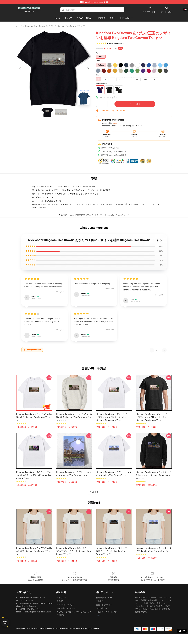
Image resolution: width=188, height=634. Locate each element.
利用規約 (60, 601)
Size (97, 75)
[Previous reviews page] (152, 350)
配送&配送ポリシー (104, 598)
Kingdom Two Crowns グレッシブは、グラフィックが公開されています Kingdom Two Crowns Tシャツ (113, 417)
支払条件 (99, 601)
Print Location (102, 83)
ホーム (19, 26)
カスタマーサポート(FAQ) (106, 612)
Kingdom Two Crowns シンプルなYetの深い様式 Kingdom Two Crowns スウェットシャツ (74, 417)
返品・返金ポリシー (104, 605)
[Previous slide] (20, 68)
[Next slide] (88, 68)
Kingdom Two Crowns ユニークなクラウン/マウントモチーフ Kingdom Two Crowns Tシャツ (73, 551)
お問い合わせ (101, 608)
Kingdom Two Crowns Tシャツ (71, 26)
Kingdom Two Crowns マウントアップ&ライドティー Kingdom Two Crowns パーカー (153, 475)
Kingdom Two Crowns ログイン (39, 26)
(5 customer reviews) (115, 43)
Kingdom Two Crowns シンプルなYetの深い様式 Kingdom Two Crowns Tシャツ (34, 417)
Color (98, 61)
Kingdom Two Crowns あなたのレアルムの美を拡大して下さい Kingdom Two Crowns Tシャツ (34, 475)
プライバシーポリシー (66, 605)
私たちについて (63, 598)
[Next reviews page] (164, 350)
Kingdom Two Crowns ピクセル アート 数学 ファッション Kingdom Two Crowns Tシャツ (113, 551)
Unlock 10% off (5, 622)
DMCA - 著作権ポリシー (66, 608)
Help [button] (183, 631)
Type (98, 53)
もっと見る (94, 492)
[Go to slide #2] (61, 112)
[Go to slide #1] (47, 112)
